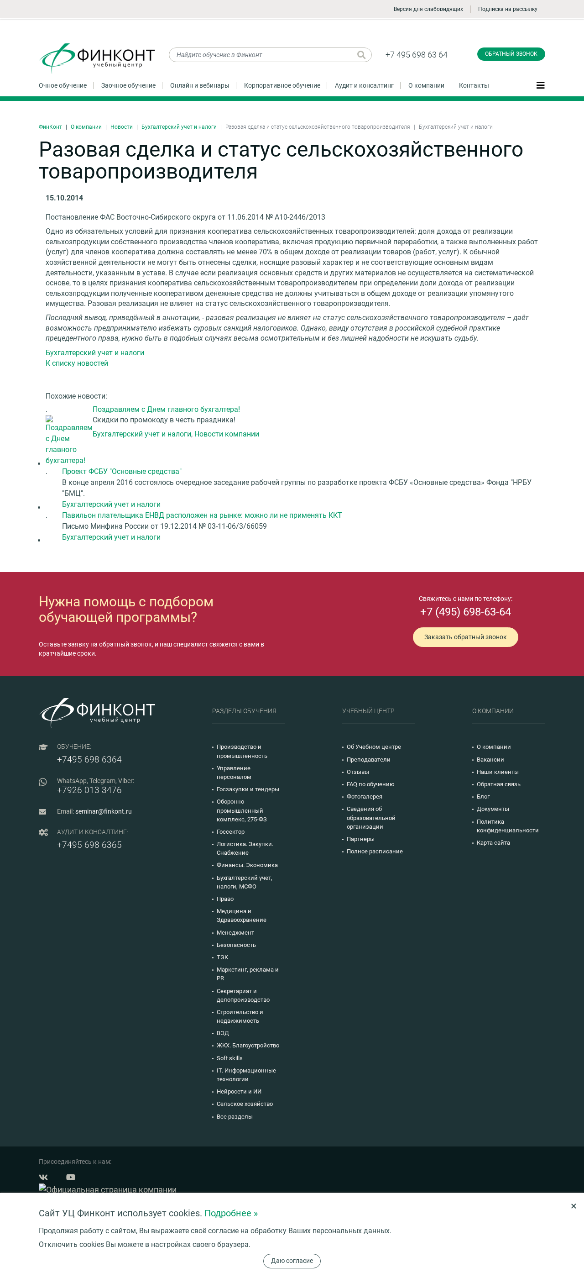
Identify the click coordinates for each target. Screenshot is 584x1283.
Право (225, 898)
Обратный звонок (511, 54)
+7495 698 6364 (89, 759)
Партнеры (361, 839)
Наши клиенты (498, 771)
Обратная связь (499, 784)
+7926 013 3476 (89, 790)
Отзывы (358, 771)
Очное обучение (63, 85)
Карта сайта (493, 842)
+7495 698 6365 (89, 845)
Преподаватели (369, 759)
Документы (493, 808)
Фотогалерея (364, 796)
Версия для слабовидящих (428, 9)
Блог (483, 796)
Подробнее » (231, 1213)
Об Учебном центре (374, 746)
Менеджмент (235, 932)
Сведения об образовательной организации (371, 817)
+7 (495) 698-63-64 (465, 611)
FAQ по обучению (371, 784)
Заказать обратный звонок (465, 637)
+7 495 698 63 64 (417, 54)
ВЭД (223, 1033)
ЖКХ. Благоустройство (248, 1045)
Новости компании (226, 434)
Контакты (474, 85)
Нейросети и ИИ (239, 1091)
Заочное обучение (128, 85)
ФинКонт (50, 127)
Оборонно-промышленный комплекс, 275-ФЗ (242, 810)
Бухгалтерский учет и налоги (179, 127)
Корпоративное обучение (282, 85)
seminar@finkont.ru (103, 811)
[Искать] (361, 54)
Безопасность (236, 944)
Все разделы (235, 1116)
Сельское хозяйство (245, 1103)
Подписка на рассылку (507, 9)
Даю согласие (292, 1260)
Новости (121, 127)
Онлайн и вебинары (199, 85)
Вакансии (490, 759)
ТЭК (222, 957)
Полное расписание (375, 851)
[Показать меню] (541, 85)
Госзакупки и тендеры (248, 789)
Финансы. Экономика (247, 865)
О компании (426, 85)
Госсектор (231, 831)
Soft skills (230, 1058)
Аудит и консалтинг (364, 85)
